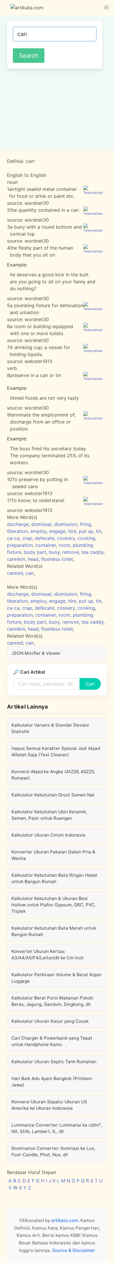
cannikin (16, 559)
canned (15, 573)
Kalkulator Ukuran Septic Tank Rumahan (53, 1061)
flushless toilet (57, 559)
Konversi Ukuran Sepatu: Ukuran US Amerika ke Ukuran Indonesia (49, 1105)
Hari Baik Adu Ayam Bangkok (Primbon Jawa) (51, 1082)
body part (35, 552)
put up (86, 531)
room (64, 545)
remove (70, 552)
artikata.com (64, 1220)
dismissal (41, 524)
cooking (86, 538)
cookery (66, 538)
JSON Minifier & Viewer (36, 653)
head (33, 559)
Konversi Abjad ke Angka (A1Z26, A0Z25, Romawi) (53, 775)
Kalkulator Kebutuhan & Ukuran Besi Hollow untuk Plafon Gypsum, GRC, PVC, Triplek (53, 905)
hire (72, 531)
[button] (106, 7)
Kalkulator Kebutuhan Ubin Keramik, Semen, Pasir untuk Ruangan (49, 815)
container (45, 545)
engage (57, 531)
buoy (54, 552)
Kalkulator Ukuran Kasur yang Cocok (50, 1021)
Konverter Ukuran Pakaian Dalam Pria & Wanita (53, 855)
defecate (44, 538)
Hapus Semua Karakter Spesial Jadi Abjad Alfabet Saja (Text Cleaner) (55, 751)
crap (27, 538)
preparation (20, 545)
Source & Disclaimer (73, 1250)
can (30, 573)
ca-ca (13, 538)
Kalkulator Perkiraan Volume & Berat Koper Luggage (56, 978)
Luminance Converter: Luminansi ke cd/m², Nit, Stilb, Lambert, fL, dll (56, 1128)
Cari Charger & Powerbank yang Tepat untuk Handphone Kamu (51, 1041)
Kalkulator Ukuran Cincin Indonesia (48, 835)
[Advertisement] (57, 109)
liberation (17, 531)
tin (98, 531)
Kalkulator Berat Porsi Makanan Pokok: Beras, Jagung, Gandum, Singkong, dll (52, 1001)
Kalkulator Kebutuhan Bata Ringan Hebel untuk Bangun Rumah (54, 878)
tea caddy (92, 552)
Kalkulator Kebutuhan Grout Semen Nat (53, 795)
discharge (18, 524)
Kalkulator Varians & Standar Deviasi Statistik (50, 728)
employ (38, 531)
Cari (90, 684)
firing (85, 524)
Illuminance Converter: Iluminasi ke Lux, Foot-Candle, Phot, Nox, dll (53, 1151)
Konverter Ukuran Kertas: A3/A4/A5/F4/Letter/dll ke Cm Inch (47, 954)
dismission (65, 524)
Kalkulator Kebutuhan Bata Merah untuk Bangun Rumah (53, 931)
